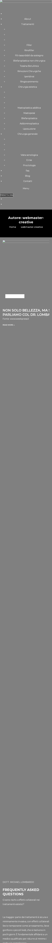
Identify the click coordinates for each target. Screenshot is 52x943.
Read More (8, 325)
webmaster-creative (32, 227)
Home (12, 227)
